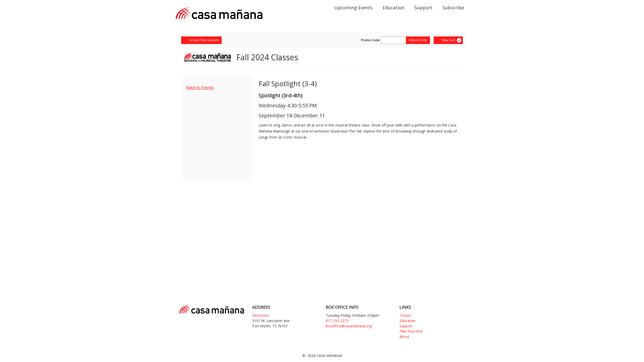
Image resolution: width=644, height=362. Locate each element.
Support (423, 8)
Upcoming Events (353, 8)
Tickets (405, 315)
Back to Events (200, 87)
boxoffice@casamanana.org (349, 326)
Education (393, 8)
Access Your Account (204, 40)
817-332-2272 (337, 320)
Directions (260, 315)
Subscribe (453, 8)
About (404, 336)
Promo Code (370, 40)
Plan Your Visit (411, 331)
